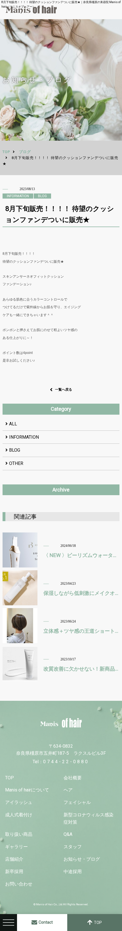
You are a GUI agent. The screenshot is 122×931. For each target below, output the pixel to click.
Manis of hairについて (27, 790)
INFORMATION (24, 437)
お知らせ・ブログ (82, 859)
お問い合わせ (18, 884)
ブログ (25, 152)
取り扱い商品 (18, 834)
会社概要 (73, 777)
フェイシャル (77, 802)
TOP (9, 777)
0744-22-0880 (66, 761)
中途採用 (73, 871)
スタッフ (73, 846)
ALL (13, 424)
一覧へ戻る (63, 389)
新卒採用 (14, 871)
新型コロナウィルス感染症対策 (88, 818)
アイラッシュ (18, 802)
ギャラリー (16, 846)
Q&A (68, 834)
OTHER (16, 463)
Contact (46, 922)
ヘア (68, 790)
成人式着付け (18, 814)
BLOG (14, 450)
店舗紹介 (14, 859)
